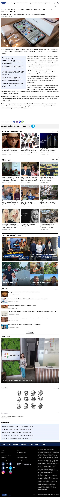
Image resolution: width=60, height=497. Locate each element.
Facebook (14, 122)
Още (48, 3)
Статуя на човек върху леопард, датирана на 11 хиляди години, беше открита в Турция (29, 318)
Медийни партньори (21, 452)
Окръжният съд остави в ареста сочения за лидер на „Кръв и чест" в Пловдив (10, 202)
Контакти (3, 457)
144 (17, 295)
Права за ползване (21, 455)
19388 (29, 182)
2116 (29, 206)
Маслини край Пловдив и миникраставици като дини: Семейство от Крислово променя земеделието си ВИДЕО (43, 280)
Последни (4, 289)
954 (17, 327)
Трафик (31, 444)
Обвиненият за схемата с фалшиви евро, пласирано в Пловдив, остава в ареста (29, 202)
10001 (48, 206)
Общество (16, 444)
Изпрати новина (59, 242)
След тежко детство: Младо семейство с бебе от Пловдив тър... (18, 435)
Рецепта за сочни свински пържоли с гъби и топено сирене (22, 305)
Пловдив (13, 3)
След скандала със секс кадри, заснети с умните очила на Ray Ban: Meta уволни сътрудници (10, 150)
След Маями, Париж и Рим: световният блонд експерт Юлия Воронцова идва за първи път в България (10, 226)
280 (17, 301)
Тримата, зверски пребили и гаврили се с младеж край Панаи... (17, 432)
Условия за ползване (6, 455)
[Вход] (55, 7)
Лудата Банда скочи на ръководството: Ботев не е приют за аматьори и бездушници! (48, 179)
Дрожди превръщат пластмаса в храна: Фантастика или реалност (24, 292)
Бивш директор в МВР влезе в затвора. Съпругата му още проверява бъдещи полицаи (29, 179)
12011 (11, 260)
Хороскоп (4, 388)
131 (17, 308)
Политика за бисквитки (22, 460)
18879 (10, 229)
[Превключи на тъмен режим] (58, 3)
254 (17, 320)
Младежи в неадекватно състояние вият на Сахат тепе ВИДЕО (17, 426)
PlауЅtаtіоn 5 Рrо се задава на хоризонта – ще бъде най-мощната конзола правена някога (48, 150)
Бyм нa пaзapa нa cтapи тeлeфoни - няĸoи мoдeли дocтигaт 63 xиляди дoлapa (29, 150)
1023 (18, 314)
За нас (2, 450)
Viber (17, 122)
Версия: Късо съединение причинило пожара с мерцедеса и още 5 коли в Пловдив (47, 226)
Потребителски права (22, 457)
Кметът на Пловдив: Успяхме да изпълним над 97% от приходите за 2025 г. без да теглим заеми (10, 179)
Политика (25, 3)
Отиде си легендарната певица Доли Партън (28, 225)
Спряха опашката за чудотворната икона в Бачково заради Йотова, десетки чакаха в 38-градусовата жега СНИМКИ (44, 256)
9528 (39, 260)
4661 (47, 229)
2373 (29, 228)
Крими (35, 3)
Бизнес (31, 3)
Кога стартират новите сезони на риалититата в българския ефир (24, 324)
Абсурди (43, 444)
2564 (10, 182)
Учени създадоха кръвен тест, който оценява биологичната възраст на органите (28, 299)
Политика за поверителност (8, 460)
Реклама (3, 452)
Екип (18, 450)
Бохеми (37, 444)
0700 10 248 (27, 464)
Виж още (29, 332)
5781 (47, 182)
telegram (20, 122)
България (19, 3)
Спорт (39, 3)
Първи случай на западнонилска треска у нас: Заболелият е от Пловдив (48, 202)
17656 (10, 381)
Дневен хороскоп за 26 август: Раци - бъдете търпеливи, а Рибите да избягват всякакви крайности (32, 311)
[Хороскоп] (30, 409)
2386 (47, 154)
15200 (39, 284)
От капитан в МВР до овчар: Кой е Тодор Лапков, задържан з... (17, 429)
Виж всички (54, 131)
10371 (11, 284)
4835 (10, 206)
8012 (10, 154)
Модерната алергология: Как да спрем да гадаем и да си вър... (18, 380)
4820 (29, 154)
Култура (44, 3)
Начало (3, 444)
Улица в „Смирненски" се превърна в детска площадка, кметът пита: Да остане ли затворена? (14, 280)
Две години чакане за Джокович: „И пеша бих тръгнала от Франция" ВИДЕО (15, 257)
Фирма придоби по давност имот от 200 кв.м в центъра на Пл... (17, 438)
